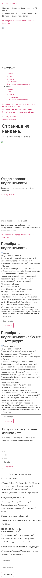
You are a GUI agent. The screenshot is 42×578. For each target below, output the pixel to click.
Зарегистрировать (20, 489)
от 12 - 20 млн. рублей (10, 302)
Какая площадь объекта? (11, 286)
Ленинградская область (11, 380)
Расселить (5, 486)
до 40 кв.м (7, 289)
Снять (27, 483)
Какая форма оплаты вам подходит (16, 304)
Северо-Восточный (9, 276)
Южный (28, 279)
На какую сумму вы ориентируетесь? (17, 294)
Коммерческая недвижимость (14, 263)
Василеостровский (28, 364)
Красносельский (27, 369)
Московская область (10, 284)
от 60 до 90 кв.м (8, 292)
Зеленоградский (32, 271)
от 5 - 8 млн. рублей (9, 299)
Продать (6, 483)
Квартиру (7, 258)
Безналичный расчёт (29, 310)
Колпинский (30, 367)
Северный (22, 274)
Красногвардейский (9, 369)
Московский (32, 372)
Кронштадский (7, 372)
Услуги (9, 76)
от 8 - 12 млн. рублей (29, 299)
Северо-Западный (27, 276)
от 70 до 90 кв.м (34, 521)
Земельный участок (9, 261)
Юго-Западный (7, 281)
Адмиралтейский (10, 364)
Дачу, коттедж (28, 258)
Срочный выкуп (25, 493)
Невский (4, 374)
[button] (10, 3)
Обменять (35, 483)
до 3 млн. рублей (10, 297)
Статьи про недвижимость (18, 84)
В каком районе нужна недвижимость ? (18, 268)
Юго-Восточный (22, 281)
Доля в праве (34, 263)
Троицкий (5, 279)
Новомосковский (8, 274)
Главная (9, 74)
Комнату (16, 258)
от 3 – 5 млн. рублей (28, 297)
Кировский (18, 367)
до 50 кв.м (7, 521)
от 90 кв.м (21, 292)
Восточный (7, 271)
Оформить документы (9, 493)
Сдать (20, 483)
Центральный (17, 279)
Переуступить (6, 489)
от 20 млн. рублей (29, 302)
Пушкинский (6, 377)
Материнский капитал (12, 307)
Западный (18, 271)
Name (4, 451)
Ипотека (4, 310)
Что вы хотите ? (9, 478)
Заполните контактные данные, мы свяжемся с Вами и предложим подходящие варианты (20, 312)
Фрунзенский (19, 377)
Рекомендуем (12, 81)
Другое (6, 266)
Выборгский (6, 367)
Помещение (25, 261)
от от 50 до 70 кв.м (20, 521)
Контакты (10, 79)
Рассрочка (28, 307)
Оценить (14, 486)
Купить (13, 483)
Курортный (20, 372)
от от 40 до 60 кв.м (22, 289)
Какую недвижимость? (11, 256)
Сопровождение (25, 486)
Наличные (14, 310)
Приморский (31, 374)
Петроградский (17, 374)
